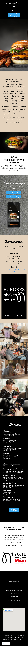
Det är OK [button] (6, 643)
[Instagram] (15, 10)
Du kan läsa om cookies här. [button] (12, 639)
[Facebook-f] (13, 10)
